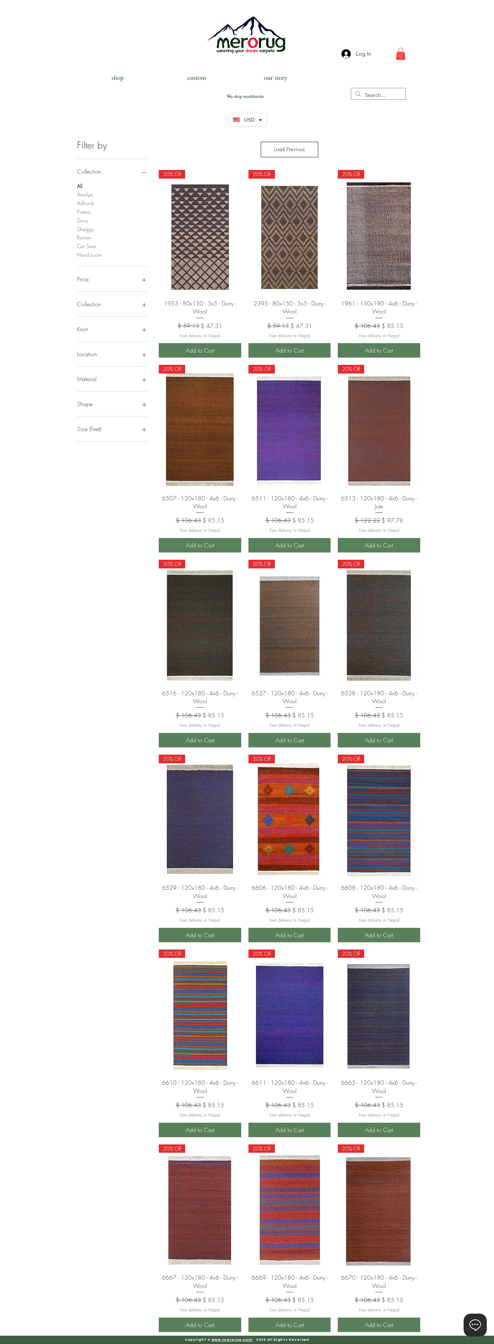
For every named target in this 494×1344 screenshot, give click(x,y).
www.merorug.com (232, 1339)
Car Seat (86, 246)
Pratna (83, 211)
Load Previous (289, 149)
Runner (84, 237)
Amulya (85, 194)
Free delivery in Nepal (200, 336)
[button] (401, 54)
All (79, 186)
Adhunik (85, 203)
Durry (82, 220)
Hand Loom (89, 254)
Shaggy (85, 229)
